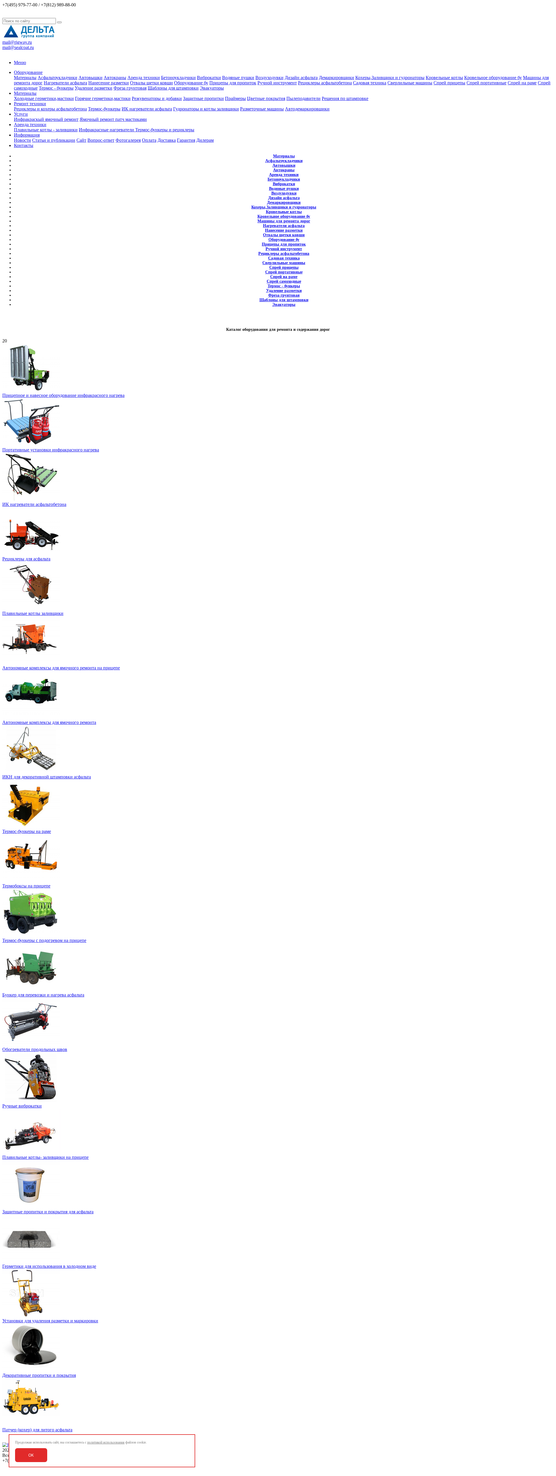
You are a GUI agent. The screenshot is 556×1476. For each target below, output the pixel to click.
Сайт (81, 140)
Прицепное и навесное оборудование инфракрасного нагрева (63, 395)
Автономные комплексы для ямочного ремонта (49, 722)
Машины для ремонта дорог (283, 221)
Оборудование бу (191, 82)
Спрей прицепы (449, 82)
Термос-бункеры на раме (26, 831)
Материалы (25, 77)
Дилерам (205, 140)
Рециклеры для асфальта (26, 558)
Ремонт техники (30, 103)
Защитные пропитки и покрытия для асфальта (48, 1211)
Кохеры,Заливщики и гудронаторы (390, 77)
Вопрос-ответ (100, 140)
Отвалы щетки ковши (151, 82)
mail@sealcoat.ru (18, 47)
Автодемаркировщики (307, 108)
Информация (27, 134)
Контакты (23, 145)
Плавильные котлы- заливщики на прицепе (45, 1157)
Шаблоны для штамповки (173, 88)
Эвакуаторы (212, 88)
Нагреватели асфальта (65, 82)
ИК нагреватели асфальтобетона (34, 504)
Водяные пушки (238, 77)
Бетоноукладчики (178, 77)
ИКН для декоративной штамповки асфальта (46, 776)
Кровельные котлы (444, 77)
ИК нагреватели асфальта (147, 108)
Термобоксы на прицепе (26, 885)
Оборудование (28, 72)
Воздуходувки (269, 77)
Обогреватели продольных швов (34, 1049)
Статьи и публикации (53, 140)
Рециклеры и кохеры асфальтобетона (50, 108)
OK (31, 1455)
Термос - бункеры (56, 88)
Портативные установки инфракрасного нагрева (50, 449)
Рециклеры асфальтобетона (325, 82)
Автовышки (90, 77)
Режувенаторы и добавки (157, 98)
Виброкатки (209, 77)
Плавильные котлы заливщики (32, 613)
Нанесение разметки (108, 82)
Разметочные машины (262, 108)
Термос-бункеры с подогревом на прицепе (44, 940)
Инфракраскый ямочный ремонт (46, 119)
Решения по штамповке (345, 98)
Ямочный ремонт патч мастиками (113, 119)
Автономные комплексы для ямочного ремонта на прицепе (61, 667)
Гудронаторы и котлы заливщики (206, 108)
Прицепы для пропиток (232, 82)
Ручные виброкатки (22, 1105)
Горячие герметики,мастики (103, 98)
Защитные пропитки (203, 98)
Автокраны (115, 77)
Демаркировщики (336, 77)
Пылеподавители (303, 98)
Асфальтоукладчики (57, 77)
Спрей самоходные (284, 281)
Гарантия (186, 140)
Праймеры (235, 98)
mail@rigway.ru (17, 42)
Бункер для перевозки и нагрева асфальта (43, 994)
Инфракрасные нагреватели (107, 129)
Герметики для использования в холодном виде (49, 1266)
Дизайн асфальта (301, 77)
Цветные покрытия (266, 98)
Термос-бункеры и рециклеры (164, 129)
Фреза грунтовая (130, 88)
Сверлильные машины (409, 82)
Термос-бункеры (104, 108)
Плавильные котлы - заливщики (46, 129)
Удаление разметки (93, 88)
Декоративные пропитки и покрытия (39, 1375)
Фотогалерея (128, 140)
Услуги (21, 114)
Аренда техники (143, 77)
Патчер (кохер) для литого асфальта (37, 1429)
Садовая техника (369, 82)
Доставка (167, 140)
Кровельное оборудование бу (493, 77)
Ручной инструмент (277, 82)
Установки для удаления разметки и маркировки (50, 1320)
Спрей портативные (486, 82)
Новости (22, 140)
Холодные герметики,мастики (44, 98)
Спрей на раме (522, 82)
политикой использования (106, 1442)
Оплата (149, 140)
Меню (20, 62)
